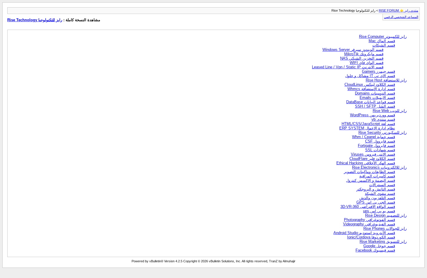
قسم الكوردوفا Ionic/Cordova (371, 237)
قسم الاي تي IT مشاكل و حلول (370, 76)
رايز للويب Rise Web (390, 110)
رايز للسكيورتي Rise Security (382, 132)
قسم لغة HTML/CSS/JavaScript (368, 124)
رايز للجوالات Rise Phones (385, 228)
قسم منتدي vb (383, 119)
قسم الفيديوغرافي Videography (369, 224)
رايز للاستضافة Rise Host (386, 80)
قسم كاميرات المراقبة (377, 176)
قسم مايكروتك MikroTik (363, 54)
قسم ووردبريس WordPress (372, 115)
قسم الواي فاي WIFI (366, 62)
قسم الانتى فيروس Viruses (373, 154)
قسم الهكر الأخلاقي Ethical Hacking (365, 163)
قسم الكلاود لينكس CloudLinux (370, 84)
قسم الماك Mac (382, 41)
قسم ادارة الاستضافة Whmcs (371, 89)
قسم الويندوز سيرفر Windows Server (352, 49)
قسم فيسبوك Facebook (375, 250)
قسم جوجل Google (379, 246)
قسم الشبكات (383, 45)
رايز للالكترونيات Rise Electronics (379, 167)
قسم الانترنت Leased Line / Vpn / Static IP (347, 67)
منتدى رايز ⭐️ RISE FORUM (398, 10)
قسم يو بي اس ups (379, 211)
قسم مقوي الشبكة (380, 193)
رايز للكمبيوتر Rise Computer (383, 36)
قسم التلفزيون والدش (377, 198)
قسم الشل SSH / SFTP (375, 106)
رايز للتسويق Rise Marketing (383, 241)
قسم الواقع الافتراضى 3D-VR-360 (367, 206)
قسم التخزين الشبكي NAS (361, 58)
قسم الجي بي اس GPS (375, 202)
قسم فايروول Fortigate (376, 145)
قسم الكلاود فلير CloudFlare (372, 158)
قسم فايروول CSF (380, 141)
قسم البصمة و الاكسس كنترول (370, 180)
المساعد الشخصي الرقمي (401, 17)
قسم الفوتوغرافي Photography (369, 220)
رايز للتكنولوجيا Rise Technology (34, 20)
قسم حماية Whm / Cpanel (373, 137)
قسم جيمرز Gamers (378, 71)
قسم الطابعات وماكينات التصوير (369, 172)
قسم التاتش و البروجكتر (375, 189)
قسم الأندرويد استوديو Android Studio (364, 233)
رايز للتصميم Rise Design (386, 215)
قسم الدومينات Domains (375, 93)
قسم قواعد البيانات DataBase (370, 102)
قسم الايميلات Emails (377, 97)
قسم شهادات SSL (380, 150)
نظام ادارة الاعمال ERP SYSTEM (367, 128)
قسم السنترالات (382, 185)
